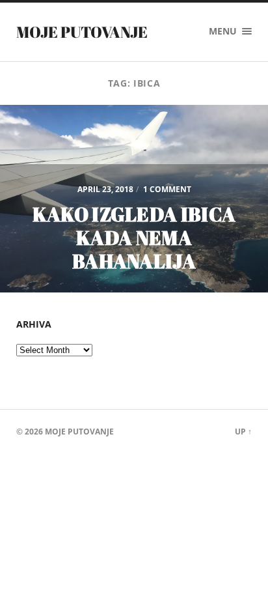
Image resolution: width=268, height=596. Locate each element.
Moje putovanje (82, 31)
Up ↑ (243, 431)
